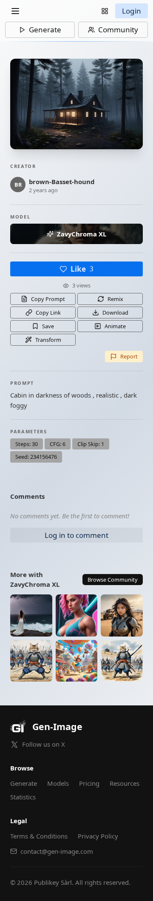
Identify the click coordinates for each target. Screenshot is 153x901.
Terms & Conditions (39, 836)
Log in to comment (76, 535)
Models (58, 783)
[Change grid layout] (104, 11)
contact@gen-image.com (56, 851)
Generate (45, 29)
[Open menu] (15, 11)
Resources (124, 783)
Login (131, 11)
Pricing (89, 783)
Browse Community (113, 579)
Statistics (23, 797)
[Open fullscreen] (76, 104)
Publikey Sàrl (53, 882)
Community (118, 29)
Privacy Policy (98, 836)
